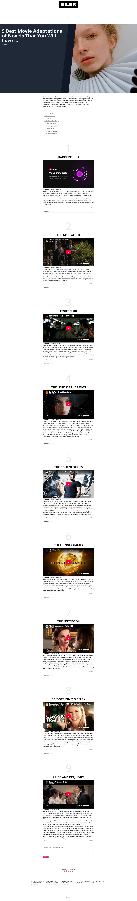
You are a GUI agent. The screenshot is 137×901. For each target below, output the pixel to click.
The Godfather (50, 116)
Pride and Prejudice (52, 133)
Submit (46, 856)
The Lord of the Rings (52, 121)
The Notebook (50, 128)
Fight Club (49, 118)
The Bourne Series (51, 123)
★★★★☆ (5, 27)
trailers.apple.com (55, 189)
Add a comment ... (49, 211)
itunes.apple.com (55, 343)
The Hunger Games (51, 126)
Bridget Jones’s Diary (52, 131)
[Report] (90, 207)
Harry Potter (49, 113)
